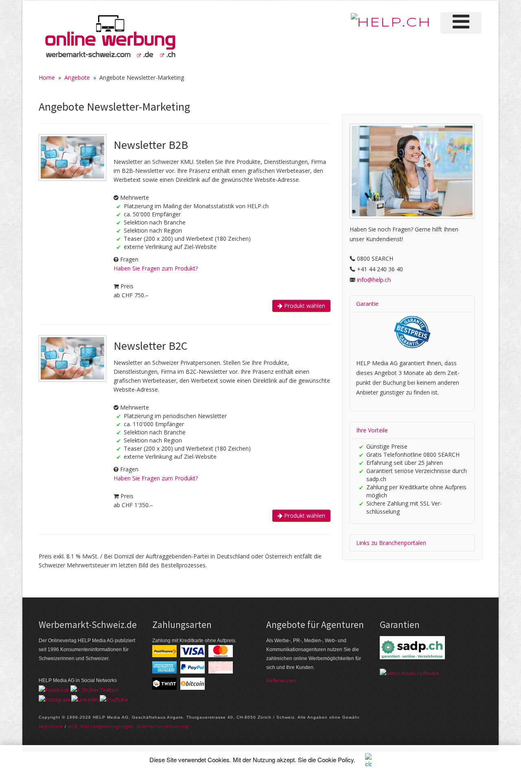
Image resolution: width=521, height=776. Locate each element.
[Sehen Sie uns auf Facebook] (54, 689)
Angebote (77, 77)
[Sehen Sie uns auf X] (94, 689)
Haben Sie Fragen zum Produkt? (156, 268)
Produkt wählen (303, 306)
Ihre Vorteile (372, 430)
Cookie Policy (335, 759)
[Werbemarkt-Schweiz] (110, 36)
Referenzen (281, 680)
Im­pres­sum (51, 726)
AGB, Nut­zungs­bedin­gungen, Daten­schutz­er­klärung (128, 726)
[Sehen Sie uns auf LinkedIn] (85, 698)
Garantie (367, 303)
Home (47, 77)
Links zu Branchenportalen (391, 543)
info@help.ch (374, 279)
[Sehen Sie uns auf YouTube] (114, 698)
